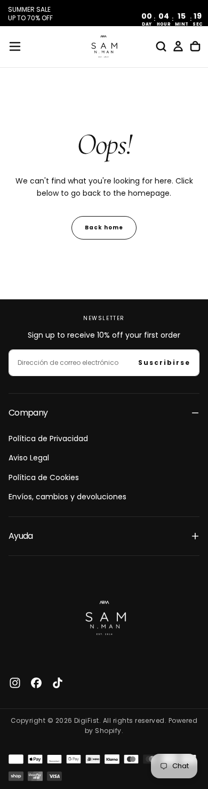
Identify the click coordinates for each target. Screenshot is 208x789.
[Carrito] (195, 46)
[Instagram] (15, 682)
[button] (15, 46)
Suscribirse (164, 362)
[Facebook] (36, 682)
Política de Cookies (44, 477)
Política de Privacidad (48, 438)
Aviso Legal (29, 457)
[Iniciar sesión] (178, 46)
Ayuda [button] (21, 536)
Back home (104, 228)
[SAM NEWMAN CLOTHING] (104, 616)
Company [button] (28, 413)
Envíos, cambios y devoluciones (67, 496)
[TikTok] (57, 682)
